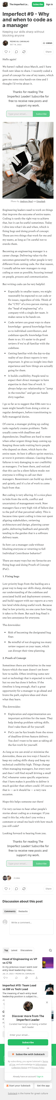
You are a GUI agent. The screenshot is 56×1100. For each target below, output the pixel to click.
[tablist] (15, 911)
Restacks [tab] (23, 911)
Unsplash (40, 201)
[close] (46, 1002)
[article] (28, 968)
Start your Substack (19, 1085)
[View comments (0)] (16, 52)
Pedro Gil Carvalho (19, 41)
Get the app (43, 1085)
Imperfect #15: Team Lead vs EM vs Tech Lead (19, 987)
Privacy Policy (38, 1067)
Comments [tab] (9, 911)
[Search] (50, 950)
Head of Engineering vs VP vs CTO (19, 960)
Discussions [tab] (26, 950)
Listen (49, 43)
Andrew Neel (26, 201)
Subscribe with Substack (30, 1054)
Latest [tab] (14, 950)
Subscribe (38, 4)
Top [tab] (6, 950)
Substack (12, 1093)
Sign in (49, 4)
